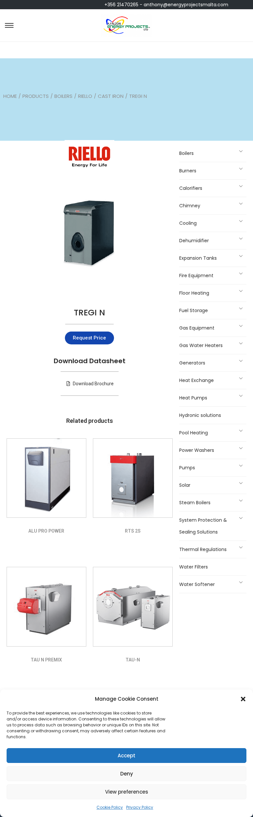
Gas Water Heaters (201, 345)
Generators (192, 363)
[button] (243, 699)
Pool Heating (193, 432)
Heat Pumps (193, 397)
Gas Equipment (196, 328)
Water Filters (193, 567)
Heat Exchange (196, 380)
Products (35, 96)
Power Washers (196, 450)
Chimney (189, 205)
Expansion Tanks (198, 258)
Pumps (187, 467)
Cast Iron (111, 96)
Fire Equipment (196, 275)
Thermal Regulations (203, 549)
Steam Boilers (195, 502)
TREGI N (89, 312)
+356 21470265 (121, 4)
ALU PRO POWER (46, 531)
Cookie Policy (110, 807)
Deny (126, 773)
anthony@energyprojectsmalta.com (186, 4)
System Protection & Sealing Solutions (203, 526)
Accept (126, 755)
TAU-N (133, 659)
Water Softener (197, 584)
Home (10, 96)
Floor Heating (194, 293)
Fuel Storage (193, 310)
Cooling (188, 223)
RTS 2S (133, 531)
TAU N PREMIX (46, 659)
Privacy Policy (139, 807)
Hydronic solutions (200, 415)
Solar (184, 485)
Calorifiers (190, 188)
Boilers (63, 96)
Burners (187, 170)
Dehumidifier (194, 240)
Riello (85, 96)
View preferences (126, 791)
